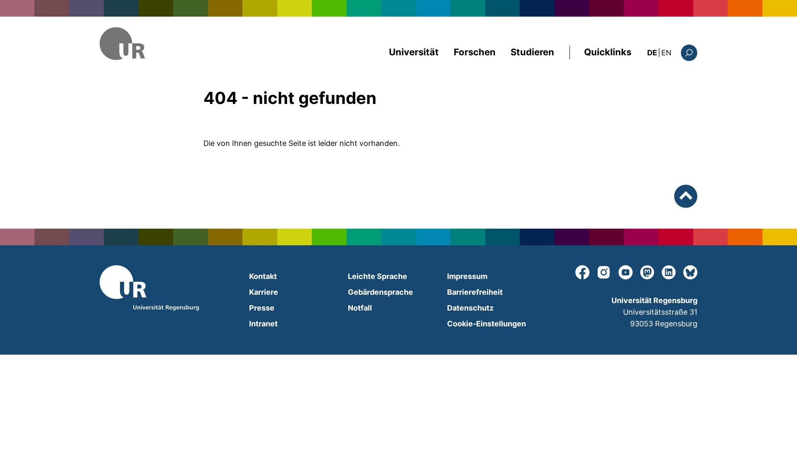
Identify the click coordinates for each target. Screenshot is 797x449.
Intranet (263, 323)
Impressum (467, 276)
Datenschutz (470, 307)
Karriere (263, 292)
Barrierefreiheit (475, 292)
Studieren (532, 52)
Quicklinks (607, 52)
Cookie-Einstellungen (486, 323)
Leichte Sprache (377, 276)
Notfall (360, 307)
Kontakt (263, 276)
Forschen (475, 52)
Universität (414, 52)
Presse (261, 307)
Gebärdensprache (380, 292)
